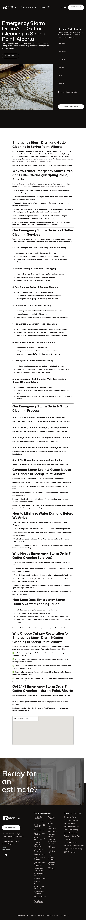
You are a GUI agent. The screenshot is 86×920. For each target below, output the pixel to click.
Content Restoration (71, 833)
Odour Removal (39, 854)
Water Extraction (40, 878)
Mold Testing (52, 831)
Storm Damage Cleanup (39, 834)
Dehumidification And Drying (40, 897)
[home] (10, 7)
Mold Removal (51, 822)
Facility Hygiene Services (39, 858)
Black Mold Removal (52, 863)
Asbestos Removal (51, 835)
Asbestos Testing (51, 817)
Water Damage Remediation (39, 902)
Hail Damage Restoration (38, 850)
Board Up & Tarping (71, 830)
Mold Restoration (52, 827)
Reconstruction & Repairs (73, 836)
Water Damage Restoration (39, 874)
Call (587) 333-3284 (10, 56)
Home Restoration (70, 842)
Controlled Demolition (71, 820)
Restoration (68, 839)
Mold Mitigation (51, 847)
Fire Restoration (39, 822)
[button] (29, 7)
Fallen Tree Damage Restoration (38, 844)
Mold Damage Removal (51, 857)
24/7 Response (69, 823)
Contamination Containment (39, 869)
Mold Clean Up (52, 851)
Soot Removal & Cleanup (39, 825)
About (42, 7)
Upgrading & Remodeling (73, 849)
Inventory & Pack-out (71, 826)
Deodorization (39, 830)
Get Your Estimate (76, 7)
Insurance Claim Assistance (74, 845)
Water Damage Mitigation (39, 892)
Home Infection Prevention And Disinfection (39, 864)
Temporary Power (70, 817)
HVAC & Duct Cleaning (38, 817)
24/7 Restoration (70, 852)
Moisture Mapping (37, 882)
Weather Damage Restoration (40, 838)
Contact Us (50, 7)
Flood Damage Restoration (39, 887)
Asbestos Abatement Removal (52, 841)
